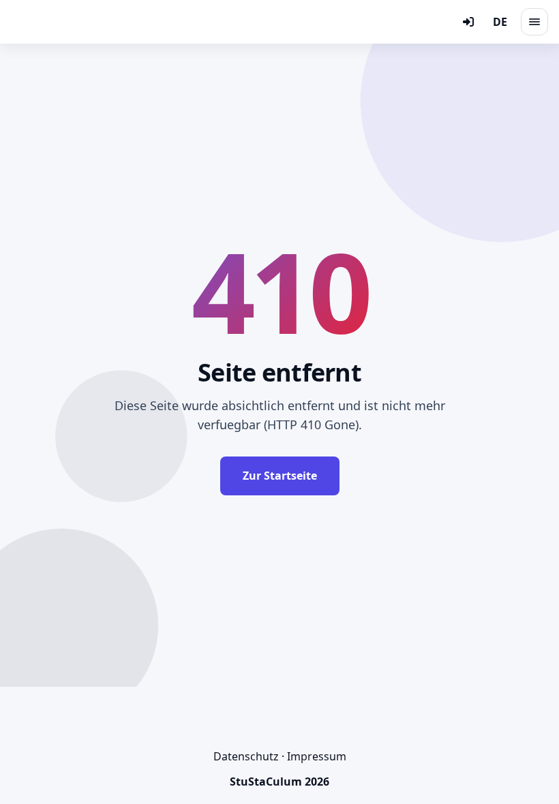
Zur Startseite (280, 475)
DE (500, 21)
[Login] (468, 22)
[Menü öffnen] (534, 21)
